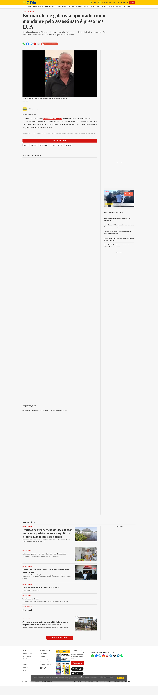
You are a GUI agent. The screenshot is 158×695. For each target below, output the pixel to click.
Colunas (72, 6)
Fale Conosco (107, 681)
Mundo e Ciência (94, 6)
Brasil (86, 6)
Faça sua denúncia (122, 2)
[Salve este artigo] (34, 44)
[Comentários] (38, 44)
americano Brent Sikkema (52, 118)
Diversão (58, 6)
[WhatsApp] (92, 655)
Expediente (98, 681)
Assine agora (77, 663)
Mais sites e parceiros (46, 659)
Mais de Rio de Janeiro (59, 637)
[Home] (31, 4)
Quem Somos (116, 681)
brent (25, 145)
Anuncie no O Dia (111, 2)
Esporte (65, 6)
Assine (132, 2)
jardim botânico (56, 145)
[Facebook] (96, 655)
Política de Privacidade (43, 668)
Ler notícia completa (59, 140)
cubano (68, 145)
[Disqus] (59, 435)
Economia (79, 6)
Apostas (111, 6)
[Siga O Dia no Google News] (50, 44)
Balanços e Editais (45, 662)
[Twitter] (99, 655)
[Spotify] (121, 655)
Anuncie (76, 681)
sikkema (34, 145)
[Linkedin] (118, 655)
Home (29, 6)
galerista (43, 145)
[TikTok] (114, 655)
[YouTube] (107, 655)
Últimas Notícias (38, 6)
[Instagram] (103, 655)
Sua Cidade (104, 6)
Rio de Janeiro (49, 6)
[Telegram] (110, 655)
